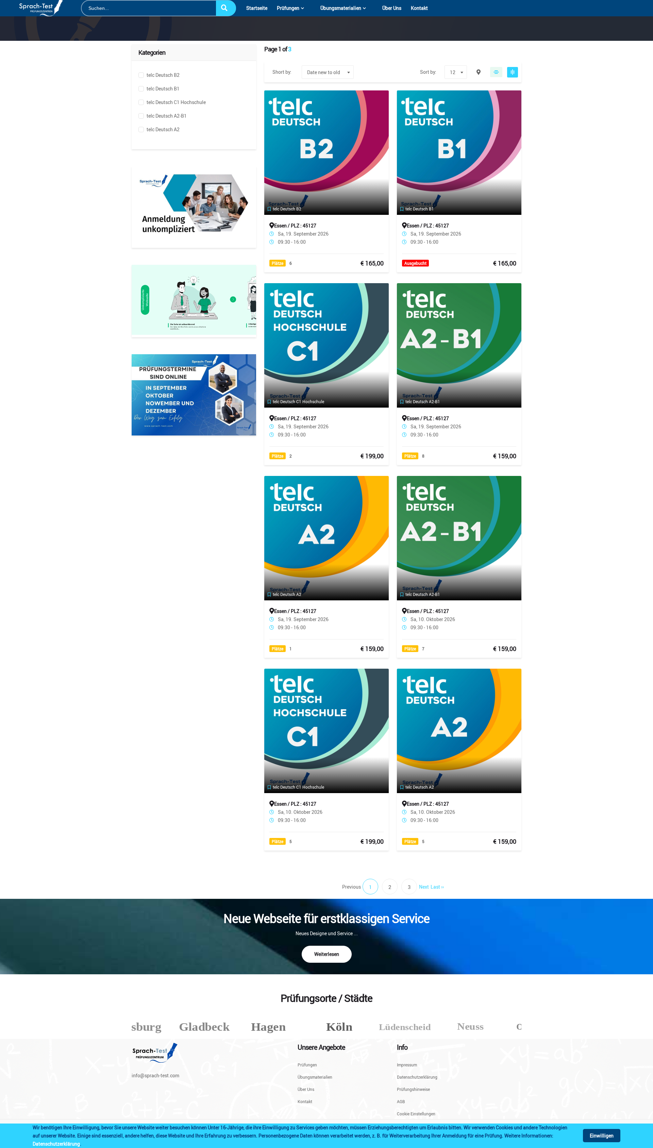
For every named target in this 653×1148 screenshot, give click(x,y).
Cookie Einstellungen (416, 1113)
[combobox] (328, 72)
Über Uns (391, 8)
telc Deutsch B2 (163, 75)
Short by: (281, 72)
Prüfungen (288, 8)
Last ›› (437, 887)
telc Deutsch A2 (163, 129)
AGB (401, 1101)
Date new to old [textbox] (323, 72)
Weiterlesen (326, 954)
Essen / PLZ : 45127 (295, 225)
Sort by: (428, 72)
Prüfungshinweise (413, 1089)
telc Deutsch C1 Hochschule (176, 102)
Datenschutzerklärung (56, 1144)
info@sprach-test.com (155, 1075)
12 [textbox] (452, 72)
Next (424, 887)
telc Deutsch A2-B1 (167, 116)
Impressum (407, 1065)
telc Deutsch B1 (163, 88)
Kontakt (419, 8)
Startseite (256, 8)
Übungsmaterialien (340, 8)
